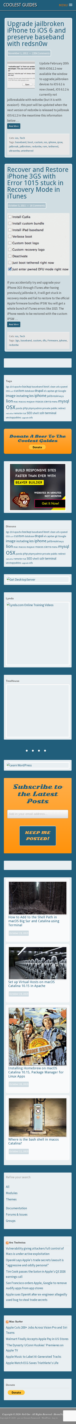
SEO (29, 413)
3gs (17, 340)
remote (18, 413)
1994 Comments (41, 53)
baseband (20, 142)
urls (31, 417)
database (29, 390)
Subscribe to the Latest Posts (37, 794)
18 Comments (37, 205)
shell (36, 413)
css (8, 391)
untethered (27, 150)
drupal (38, 390)
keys (61, 396)
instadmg (22, 396)
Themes (11, 1199)
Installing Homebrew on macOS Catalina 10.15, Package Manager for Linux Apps (36, 1072)
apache (18, 386)
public (54, 408)
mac (15, 401)
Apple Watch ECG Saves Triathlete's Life (32, 1363)
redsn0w (36, 146)
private (46, 408)
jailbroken (25, 146)
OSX (10, 407)
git (56, 390)
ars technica (17, 1242)
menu (55, 401)
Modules (12, 1193)
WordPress (46, 1417)
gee (18, 1417)
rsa (24, 413)
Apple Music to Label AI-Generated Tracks (33, 1357)
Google (62, 391)
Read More (14, 125)
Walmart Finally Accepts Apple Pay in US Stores (37, 1339)
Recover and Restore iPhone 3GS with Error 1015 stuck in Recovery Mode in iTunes (37, 183)
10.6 (12, 386)
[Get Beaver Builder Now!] (38, 487)
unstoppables (13, 417)
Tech (22, 138)
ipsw (59, 142)
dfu (44, 340)
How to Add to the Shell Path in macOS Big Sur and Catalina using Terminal (33, 921)
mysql (63, 401)
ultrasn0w (14, 150)
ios (16, 138)
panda (19, 408)
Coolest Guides (20, 5)
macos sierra (43, 401)
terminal (50, 413)
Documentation (16, 1208)
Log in (55, 1417)
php (25, 408)
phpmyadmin (35, 408)
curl (11, 391)
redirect (61, 408)
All (7, 1187)
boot (30, 142)
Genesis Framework (32, 1417)
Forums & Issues (16, 1214)
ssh (41, 413)
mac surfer (16, 1321)
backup (26, 386)
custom (38, 142)
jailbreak (13, 146)
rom (45, 146)
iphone (52, 142)
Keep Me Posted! (37, 835)
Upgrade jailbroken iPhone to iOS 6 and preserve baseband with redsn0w (36, 34)
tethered (53, 146)
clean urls (55, 386)
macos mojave (27, 401)
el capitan (49, 391)
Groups (10, 1221)
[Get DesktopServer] (38, 579)
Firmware (53, 340)
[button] (65, 5)
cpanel (64, 386)
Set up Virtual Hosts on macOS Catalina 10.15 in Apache (31, 984)
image (11, 395)
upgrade (25, 418)
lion (9, 401)
